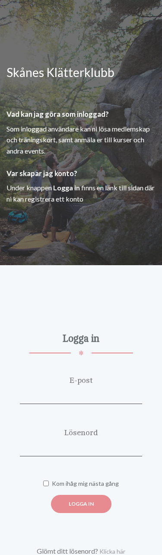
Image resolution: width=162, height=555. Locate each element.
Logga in (81, 503)
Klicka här (112, 551)
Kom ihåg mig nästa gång (85, 483)
